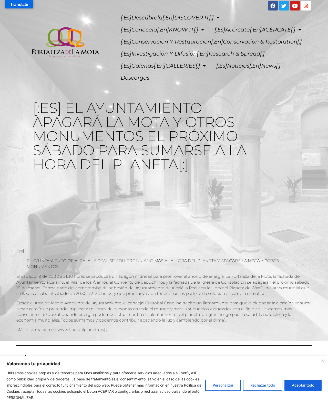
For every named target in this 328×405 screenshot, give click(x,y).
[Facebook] (273, 5)
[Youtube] (295, 5)
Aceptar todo (303, 385)
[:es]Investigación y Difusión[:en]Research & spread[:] (193, 53)
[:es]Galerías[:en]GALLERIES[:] (160, 65)
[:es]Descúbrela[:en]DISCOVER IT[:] (167, 17)
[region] (164, 380)
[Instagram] (306, 5)
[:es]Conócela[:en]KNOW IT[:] (159, 29)
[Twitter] (284, 5)
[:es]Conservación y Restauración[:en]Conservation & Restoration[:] (211, 41)
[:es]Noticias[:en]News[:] (248, 65)
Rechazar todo (262, 385)
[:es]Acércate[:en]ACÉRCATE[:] (254, 29)
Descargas (135, 77)
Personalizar (223, 385)
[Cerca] (323, 360)
